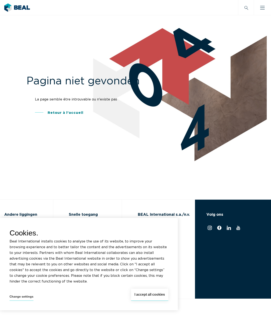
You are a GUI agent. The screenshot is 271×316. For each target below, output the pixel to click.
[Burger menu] (262, 8)
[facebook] (218, 229)
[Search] (246, 7)
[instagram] (209, 229)
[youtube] (237, 229)
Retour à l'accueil (65, 112)
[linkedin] (228, 229)
